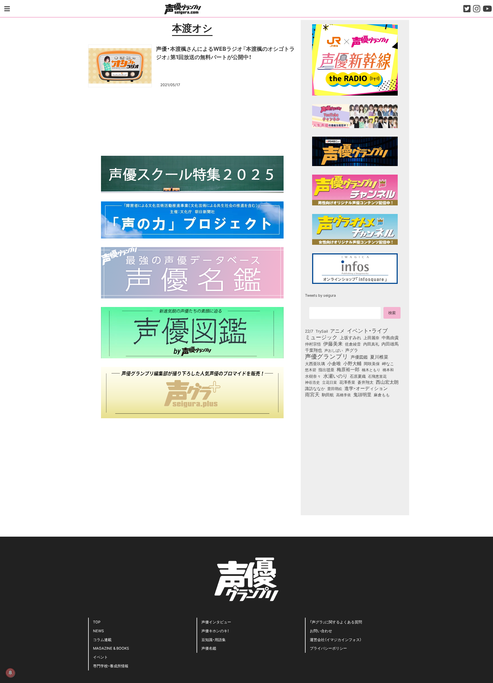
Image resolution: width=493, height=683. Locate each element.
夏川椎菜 (379, 357)
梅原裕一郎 (348, 369)
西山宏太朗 (387, 382)
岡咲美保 (372, 364)
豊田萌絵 (334, 388)
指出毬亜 (326, 369)
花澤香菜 (347, 382)
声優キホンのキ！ (215, 630)
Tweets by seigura (320, 295)
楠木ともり (371, 369)
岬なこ (388, 363)
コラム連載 (102, 639)
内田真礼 (371, 344)
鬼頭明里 (362, 394)
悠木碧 (310, 369)
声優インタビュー (216, 622)
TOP (96, 622)
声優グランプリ (326, 356)
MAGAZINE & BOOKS (111, 648)
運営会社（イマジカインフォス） (335, 639)
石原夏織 (358, 376)
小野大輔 (352, 363)
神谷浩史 (312, 382)
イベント (100, 657)
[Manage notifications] (10, 672)
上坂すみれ (350, 337)
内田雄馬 (390, 344)
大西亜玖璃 (315, 364)
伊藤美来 (333, 343)
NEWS (98, 630)
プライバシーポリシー (328, 648)
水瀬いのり (335, 376)
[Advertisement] (192, 120)
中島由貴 (390, 337)
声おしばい (333, 350)
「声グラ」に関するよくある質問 (336, 622)
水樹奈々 (313, 376)
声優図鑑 (359, 357)
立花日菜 (329, 382)
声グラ (351, 350)
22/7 (309, 331)
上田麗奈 (371, 337)
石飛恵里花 (377, 376)
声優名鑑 (208, 648)
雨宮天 (312, 394)
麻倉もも (382, 394)
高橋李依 (343, 394)
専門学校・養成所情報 (110, 665)
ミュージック (321, 337)
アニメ (337, 331)
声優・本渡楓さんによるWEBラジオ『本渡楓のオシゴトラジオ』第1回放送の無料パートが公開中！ (225, 53)
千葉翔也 (313, 350)
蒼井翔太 (365, 382)
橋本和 (388, 369)
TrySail (322, 331)
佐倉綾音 (353, 344)
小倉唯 (334, 363)
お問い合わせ (321, 630)
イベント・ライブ (367, 330)
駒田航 (328, 395)
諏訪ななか (315, 388)
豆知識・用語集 (213, 639)
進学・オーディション (366, 388)
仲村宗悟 (313, 344)
